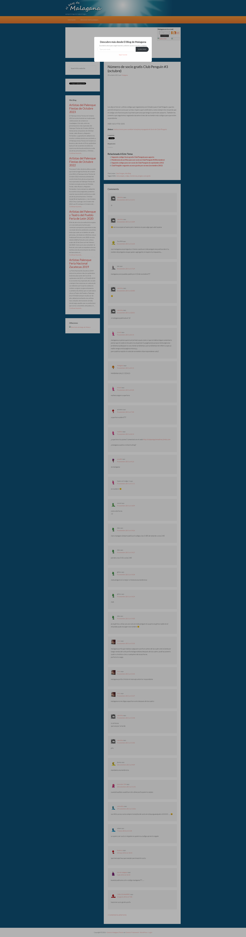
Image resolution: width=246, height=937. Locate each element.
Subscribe (142, 49)
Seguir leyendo (123, 55)
